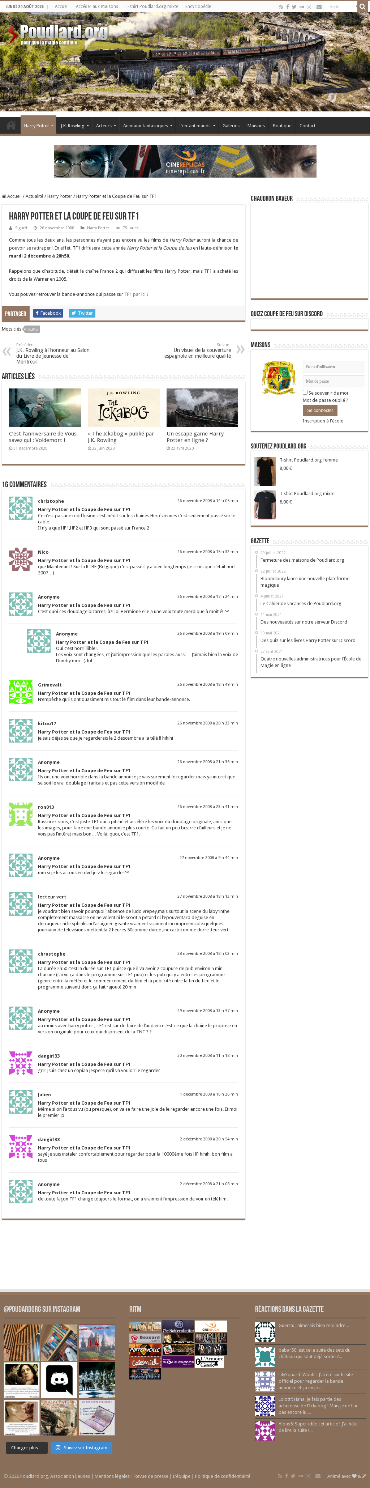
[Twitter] (294, 7)
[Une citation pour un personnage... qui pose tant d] (22, 1380)
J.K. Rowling (73, 125)
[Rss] (281, 7)
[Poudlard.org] (58, 32)
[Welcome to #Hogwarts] (22, 1343)
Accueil (62, 6)
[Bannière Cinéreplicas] (185, 160)
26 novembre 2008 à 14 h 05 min (207, 500)
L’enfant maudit (195, 125)
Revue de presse (151, 1476)
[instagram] (309, 7)
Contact (307, 125)
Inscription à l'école (323, 421)
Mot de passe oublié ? (325, 400)
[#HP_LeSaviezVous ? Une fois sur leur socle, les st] (97, 1380)
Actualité (34, 196)
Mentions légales (112, 1476)
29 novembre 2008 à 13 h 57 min (207, 1010)
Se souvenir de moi (327, 393)
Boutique (282, 125)
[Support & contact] (319, 7)
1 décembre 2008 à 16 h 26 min (209, 1094)
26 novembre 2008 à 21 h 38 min (207, 762)
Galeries (231, 125)
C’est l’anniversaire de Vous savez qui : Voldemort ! (43, 436)
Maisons (256, 125)
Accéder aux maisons (97, 6)
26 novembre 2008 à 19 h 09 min (207, 633)
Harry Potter (36, 125)
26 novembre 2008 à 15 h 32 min (207, 551)
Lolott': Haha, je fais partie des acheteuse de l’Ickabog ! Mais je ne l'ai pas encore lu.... (318, 1405)
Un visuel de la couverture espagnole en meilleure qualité (197, 351)
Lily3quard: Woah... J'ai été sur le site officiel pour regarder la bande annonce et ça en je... (316, 1381)
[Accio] (362, 6)
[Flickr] (302, 7)
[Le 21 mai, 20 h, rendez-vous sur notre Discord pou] (59, 1418)
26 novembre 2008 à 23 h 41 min (207, 806)
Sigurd (21, 228)
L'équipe (181, 1476)
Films (32, 329)
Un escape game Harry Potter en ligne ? (195, 436)
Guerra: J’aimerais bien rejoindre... (314, 1325)
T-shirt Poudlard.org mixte (151, 6)
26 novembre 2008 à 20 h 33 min (207, 723)
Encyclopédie (198, 6)
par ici (139, 294)
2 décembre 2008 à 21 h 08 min (209, 1184)
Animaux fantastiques (145, 125)
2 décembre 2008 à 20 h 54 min (209, 1139)
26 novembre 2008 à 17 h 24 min (207, 596)
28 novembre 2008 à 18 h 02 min (207, 953)
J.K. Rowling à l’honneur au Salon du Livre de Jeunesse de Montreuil (53, 354)
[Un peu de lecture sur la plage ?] (59, 1343)
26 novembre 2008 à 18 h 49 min (207, 684)
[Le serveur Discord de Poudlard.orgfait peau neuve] (59, 1380)
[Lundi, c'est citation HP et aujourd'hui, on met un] (22, 1418)
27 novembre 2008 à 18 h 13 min (207, 896)
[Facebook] (287, 7)
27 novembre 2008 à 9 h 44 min (209, 857)
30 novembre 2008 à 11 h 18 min (207, 1055)
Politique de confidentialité (222, 1476)
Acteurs (104, 125)
